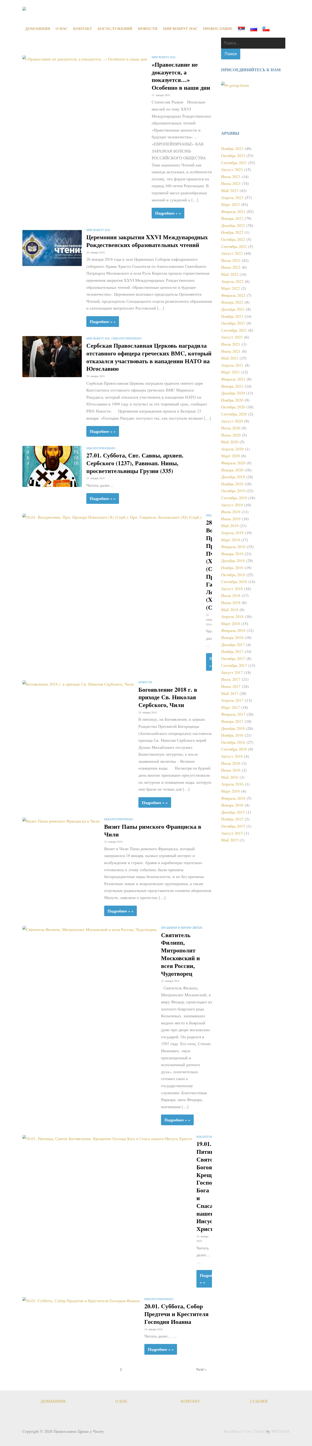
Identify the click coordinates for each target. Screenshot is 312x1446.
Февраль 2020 (233, 462)
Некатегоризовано (127, 338)
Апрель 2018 (232, 616)
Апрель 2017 (232, 700)
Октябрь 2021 (233, 323)
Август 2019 (232, 504)
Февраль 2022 (233, 295)
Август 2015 (232, 833)
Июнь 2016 (231, 770)
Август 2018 (232, 588)
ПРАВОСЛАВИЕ (218, 28)
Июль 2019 (230, 511)
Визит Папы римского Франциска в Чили (152, 830)
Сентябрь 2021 (234, 330)
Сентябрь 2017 (234, 665)
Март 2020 (230, 455)
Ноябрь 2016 (232, 735)
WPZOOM (280, 1431)
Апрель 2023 (232, 197)
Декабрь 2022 (233, 225)
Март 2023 (230, 204)
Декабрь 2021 (233, 309)
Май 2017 (229, 693)
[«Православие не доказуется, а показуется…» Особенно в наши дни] (84, 58)
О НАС (62, 28)
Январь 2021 (232, 386)
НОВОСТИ (147, 28)
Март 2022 (230, 288)
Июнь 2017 (231, 686)
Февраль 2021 (233, 379)
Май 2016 (229, 777)
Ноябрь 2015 (232, 819)
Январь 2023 (232, 218)
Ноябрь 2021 (232, 316)
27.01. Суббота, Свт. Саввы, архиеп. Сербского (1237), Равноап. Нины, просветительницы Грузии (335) (134, 463)
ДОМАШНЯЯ (37, 28)
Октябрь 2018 (233, 574)
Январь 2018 (232, 637)
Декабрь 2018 (233, 560)
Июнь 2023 (231, 183)
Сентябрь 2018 (234, 581)
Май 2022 (229, 274)
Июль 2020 (230, 428)
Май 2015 (229, 840)
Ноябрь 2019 (232, 483)
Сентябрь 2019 (234, 497)
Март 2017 (230, 707)
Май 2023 (229, 190)
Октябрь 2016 (233, 742)
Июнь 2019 (231, 518)
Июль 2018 (230, 595)
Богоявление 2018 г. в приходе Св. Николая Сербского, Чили (167, 697)
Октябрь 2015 (233, 826)
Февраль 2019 (233, 546)
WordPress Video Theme (244, 1431)
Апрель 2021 (232, 365)
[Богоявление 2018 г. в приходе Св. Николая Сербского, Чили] (78, 683)
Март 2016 (230, 791)
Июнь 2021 (231, 351)
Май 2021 (229, 358)
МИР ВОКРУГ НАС (180, 28)
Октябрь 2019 (233, 490)
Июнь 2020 (231, 435)
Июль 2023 (230, 176)
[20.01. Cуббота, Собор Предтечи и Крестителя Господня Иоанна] (81, 1300)
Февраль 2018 (233, 630)
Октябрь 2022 (233, 239)
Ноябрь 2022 (232, 232)
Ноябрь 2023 (232, 148)
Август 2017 (232, 672)
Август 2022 (232, 253)
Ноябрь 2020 (232, 400)
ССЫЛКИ (259, 1401)
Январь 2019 (232, 553)
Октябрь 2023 (233, 155)
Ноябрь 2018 (232, 567)
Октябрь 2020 (233, 407)
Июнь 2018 (231, 602)
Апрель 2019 (232, 532)
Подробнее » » (168, 213)
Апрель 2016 (232, 784)
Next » (201, 1369)
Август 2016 (232, 756)
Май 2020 (229, 441)
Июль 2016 (230, 763)
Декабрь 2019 (233, 476)
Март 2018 (230, 623)
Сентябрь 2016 (234, 749)
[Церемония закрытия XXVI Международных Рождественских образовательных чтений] (52, 247)
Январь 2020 (232, 470)
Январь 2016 (232, 805)
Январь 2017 (232, 721)
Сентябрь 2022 (234, 246)
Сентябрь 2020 (234, 414)
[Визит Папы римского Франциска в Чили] (61, 820)
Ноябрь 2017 (232, 651)
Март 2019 (230, 539)
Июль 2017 (230, 679)
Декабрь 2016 (233, 728)
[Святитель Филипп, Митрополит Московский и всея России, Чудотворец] (89, 928)
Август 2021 (232, 337)
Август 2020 (232, 421)
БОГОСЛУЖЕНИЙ (115, 28)
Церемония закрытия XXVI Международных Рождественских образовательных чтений (147, 241)
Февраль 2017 (233, 714)
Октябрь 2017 (233, 658)
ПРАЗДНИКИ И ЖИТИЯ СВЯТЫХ (182, 927)
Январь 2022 (232, 302)
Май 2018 (229, 609)
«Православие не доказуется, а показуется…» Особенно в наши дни (181, 76)
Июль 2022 (230, 260)
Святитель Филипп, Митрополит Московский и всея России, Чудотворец (180, 954)
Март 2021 (230, 372)
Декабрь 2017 (233, 644)
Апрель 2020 (232, 449)
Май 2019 (229, 525)
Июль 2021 (230, 344)
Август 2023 (232, 169)
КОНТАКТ (82, 28)
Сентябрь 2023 (234, 162)
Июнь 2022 (231, 267)
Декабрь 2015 (233, 812)
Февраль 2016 (233, 798)
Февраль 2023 (233, 211)
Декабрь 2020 (233, 393)
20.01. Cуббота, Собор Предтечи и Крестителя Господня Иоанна (176, 1314)
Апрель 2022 (232, 281)
